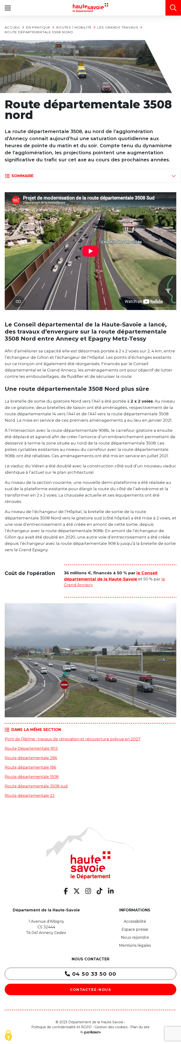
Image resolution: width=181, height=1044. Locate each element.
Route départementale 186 (30, 767)
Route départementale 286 (31, 758)
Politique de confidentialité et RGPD (61, 1027)
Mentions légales (135, 945)
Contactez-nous (90, 989)
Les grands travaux (117, 27)
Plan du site (140, 1027)
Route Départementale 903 (31, 748)
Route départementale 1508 (32, 777)
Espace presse (135, 929)
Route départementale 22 (30, 795)
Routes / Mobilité (73, 27)
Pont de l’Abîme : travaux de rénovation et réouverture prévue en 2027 (72, 739)
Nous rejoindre (135, 937)
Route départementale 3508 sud (36, 786)
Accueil (12, 27)
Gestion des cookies (111, 1027)
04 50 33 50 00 (93, 974)
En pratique (38, 27)
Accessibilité (135, 921)
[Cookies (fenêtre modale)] (8, 1036)
